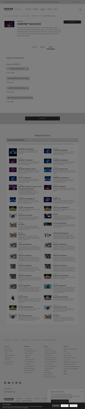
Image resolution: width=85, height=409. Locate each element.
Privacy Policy (25, 407)
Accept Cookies (73, 405)
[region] (42, 406)
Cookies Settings (56, 405)
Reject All (64, 405)
